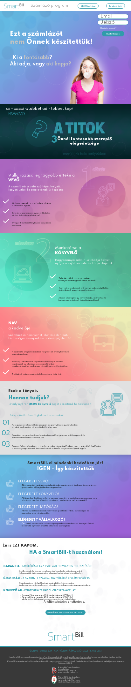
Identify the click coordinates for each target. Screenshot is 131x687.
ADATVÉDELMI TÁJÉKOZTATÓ (67, 651)
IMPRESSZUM (46, 651)
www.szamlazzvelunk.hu (68, 672)
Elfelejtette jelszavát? (108, 28)
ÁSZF (85, 651)
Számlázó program (49, 6)
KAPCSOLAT (96, 651)
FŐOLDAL (33, 651)
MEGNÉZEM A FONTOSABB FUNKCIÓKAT (65, 613)
